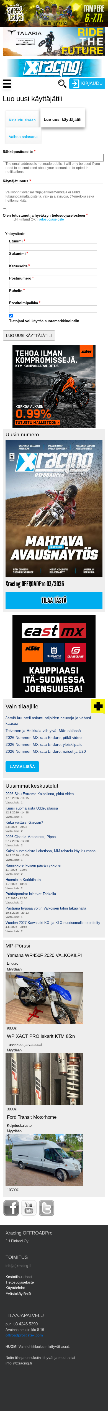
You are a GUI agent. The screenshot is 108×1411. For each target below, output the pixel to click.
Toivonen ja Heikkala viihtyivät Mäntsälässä (43, 730)
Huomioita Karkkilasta (23, 880)
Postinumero (20, 278)
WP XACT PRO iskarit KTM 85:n (41, 1036)
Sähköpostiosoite (18, 152)
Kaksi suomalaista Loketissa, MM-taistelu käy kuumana (51, 851)
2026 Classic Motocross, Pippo (31, 837)
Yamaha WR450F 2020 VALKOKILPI (44, 955)
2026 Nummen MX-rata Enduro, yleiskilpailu (44, 744)
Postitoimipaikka (23, 303)
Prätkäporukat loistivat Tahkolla (31, 894)
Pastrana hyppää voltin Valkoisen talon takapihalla (46, 908)
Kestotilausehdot (19, 1277)
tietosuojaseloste (51, 219)
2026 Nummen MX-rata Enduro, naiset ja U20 (46, 751)
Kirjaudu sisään (22, 120)
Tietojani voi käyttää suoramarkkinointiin (44, 321)
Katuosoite (18, 266)
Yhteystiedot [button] (16, 233)
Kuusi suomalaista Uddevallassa (32, 808)
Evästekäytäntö (18, 1294)
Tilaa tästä (54, 600)
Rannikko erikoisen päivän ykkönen (34, 865)
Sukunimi (17, 254)
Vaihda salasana (23, 136)
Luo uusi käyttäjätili (62, 119)
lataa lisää (22, 766)
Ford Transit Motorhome (31, 1117)
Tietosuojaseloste (20, 1282)
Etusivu (36, 94)
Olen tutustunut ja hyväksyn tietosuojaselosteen (44, 215)
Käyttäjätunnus (15, 181)
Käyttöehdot (15, 1288)
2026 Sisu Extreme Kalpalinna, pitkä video (40, 794)
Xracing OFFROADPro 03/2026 (35, 584)
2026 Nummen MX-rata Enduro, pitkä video (44, 737)
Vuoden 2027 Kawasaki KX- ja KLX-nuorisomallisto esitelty (53, 923)
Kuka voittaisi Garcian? (24, 822)
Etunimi (16, 241)
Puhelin (15, 291)
